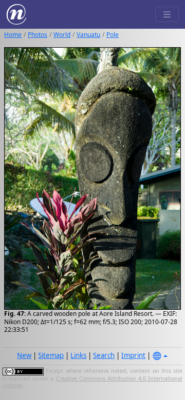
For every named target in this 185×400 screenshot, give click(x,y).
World (61, 34)
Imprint (133, 355)
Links (78, 355)
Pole (112, 34)
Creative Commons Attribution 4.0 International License (92, 382)
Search (104, 355)
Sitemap (51, 355)
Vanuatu (88, 34)
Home (13, 34)
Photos (37, 34)
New (24, 355)
